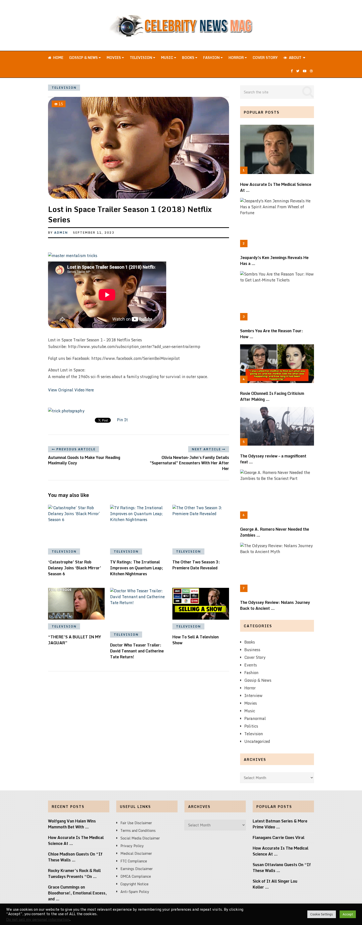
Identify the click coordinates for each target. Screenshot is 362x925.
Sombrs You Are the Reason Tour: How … (271, 334)
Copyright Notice (134, 884)
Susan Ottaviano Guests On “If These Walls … (282, 867)
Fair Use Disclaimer (136, 823)
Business (252, 649)
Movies (114, 57)
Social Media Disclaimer (140, 838)
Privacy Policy (132, 846)
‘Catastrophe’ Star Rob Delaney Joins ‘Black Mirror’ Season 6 (74, 568)
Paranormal (255, 718)
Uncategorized (257, 741)
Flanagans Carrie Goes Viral (278, 837)
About (294, 57)
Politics (251, 726)
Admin (61, 232)
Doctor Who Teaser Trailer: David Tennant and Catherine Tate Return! (137, 651)
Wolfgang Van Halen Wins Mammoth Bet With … (72, 824)
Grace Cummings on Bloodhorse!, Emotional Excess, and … (77, 893)
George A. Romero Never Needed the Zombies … (274, 532)
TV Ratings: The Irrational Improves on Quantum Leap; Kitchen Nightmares (136, 568)
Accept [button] (348, 914)
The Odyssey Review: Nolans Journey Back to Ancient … (275, 605)
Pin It (122, 420)
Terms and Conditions (138, 830)
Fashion (212, 57)
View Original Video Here (71, 390)
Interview (253, 695)
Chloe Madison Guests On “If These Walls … (75, 857)
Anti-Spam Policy (134, 891)
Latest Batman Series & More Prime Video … (280, 824)
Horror (237, 57)
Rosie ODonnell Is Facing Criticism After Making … (272, 396)
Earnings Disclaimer (136, 869)
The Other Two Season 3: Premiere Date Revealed (196, 565)
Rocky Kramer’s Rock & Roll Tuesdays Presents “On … (74, 873)
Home (57, 57)
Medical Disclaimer (136, 853)
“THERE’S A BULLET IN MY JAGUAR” (74, 640)
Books (188, 57)
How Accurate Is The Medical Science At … (275, 187)
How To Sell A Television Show (195, 640)
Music (167, 57)
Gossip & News (84, 57)
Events (250, 665)
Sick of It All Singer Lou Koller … (275, 884)
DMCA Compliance (135, 876)
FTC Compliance (133, 861)
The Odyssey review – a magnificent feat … (273, 459)
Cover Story (265, 57)
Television (141, 57)
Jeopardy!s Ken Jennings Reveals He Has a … (274, 260)
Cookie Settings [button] (321, 914)
